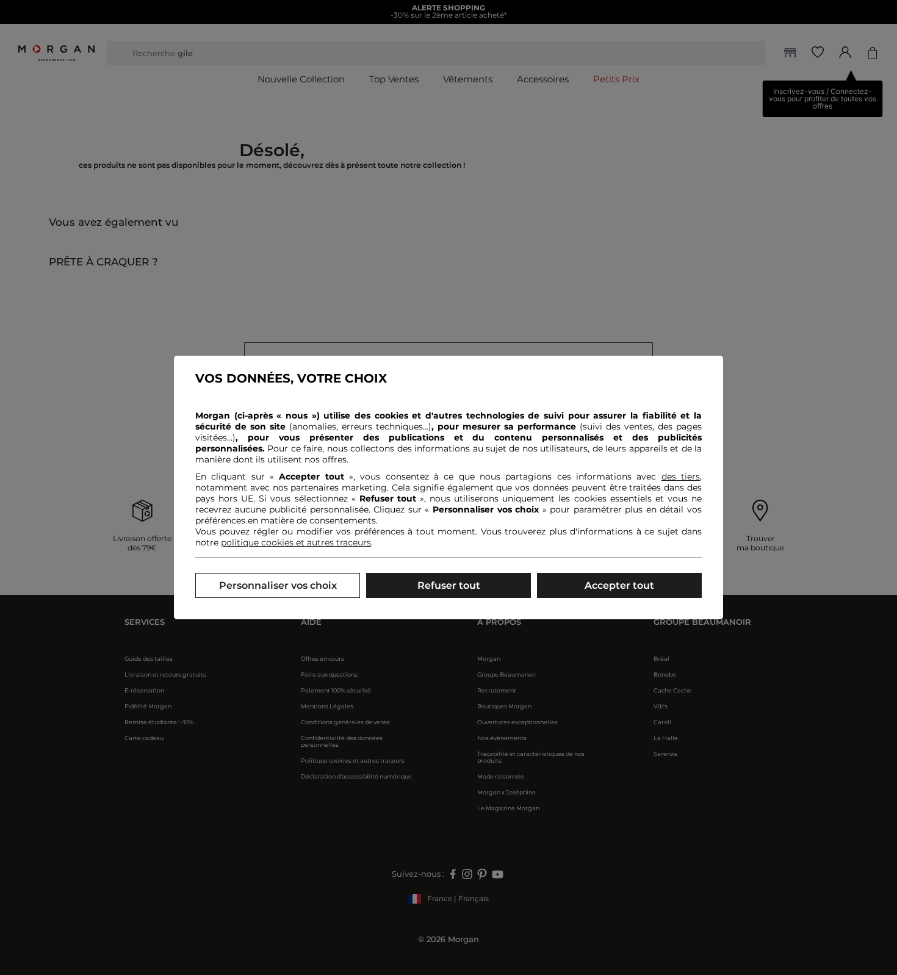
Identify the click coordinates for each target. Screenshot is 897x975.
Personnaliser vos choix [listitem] (278, 585)
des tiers (680, 476)
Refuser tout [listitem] (448, 585)
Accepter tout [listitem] (619, 585)
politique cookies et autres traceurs (296, 542)
